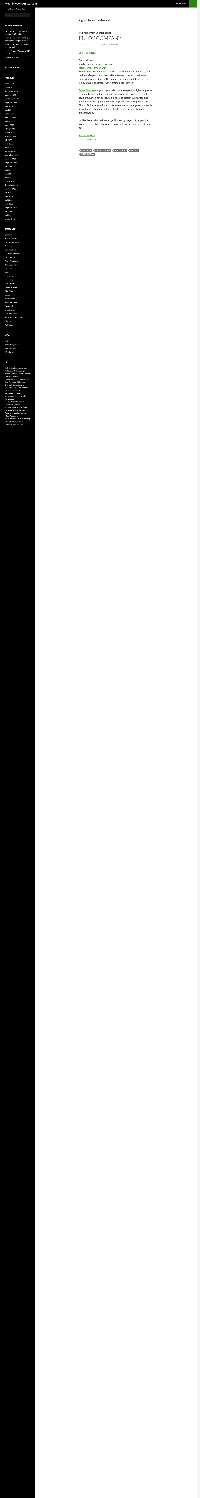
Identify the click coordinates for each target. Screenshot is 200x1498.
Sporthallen (9, 405)
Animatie (15, 368)
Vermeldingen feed (12, 345)
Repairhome (10, 299)
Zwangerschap (17, 421)
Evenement (9, 388)
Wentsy (8, 321)
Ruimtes (17, 396)
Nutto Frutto (10, 284)
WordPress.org (11, 352)
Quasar (8, 295)
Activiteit (8, 368)
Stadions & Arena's (12, 407)
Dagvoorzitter (24, 379)
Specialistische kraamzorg (14, 402)
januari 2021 (10, 181)
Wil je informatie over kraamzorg (17, 419)
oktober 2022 (10, 136)
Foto (26, 388)
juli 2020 (8, 193)
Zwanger (8, 421)
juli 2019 (8, 211)
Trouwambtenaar (18, 410)
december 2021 (11, 151)
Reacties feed (10, 348)
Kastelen (18, 393)
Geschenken (9, 393)
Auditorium (9, 371)
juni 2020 (9, 196)
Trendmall (9, 306)
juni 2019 (9, 215)
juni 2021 (9, 170)
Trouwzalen (9, 413)
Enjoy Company (87, 33)
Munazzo (8, 269)
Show (7, 399)
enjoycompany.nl (88, 139)
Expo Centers (19, 388)
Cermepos (9, 246)
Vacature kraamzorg (21, 413)
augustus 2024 (11, 103)
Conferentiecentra (11, 379)
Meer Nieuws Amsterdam (21, 3)
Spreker (17, 405)
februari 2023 (10, 129)
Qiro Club (9, 291)
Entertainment (18, 385)
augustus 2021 (11, 163)
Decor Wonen (10, 257)
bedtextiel (86, 150)
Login (7, 341)
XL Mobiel (9, 325)
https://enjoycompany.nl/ (92, 68)
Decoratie (12, 382)
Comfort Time (10, 250)
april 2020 (9, 204)
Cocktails (15, 376)
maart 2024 (9, 114)
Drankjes (22, 382)
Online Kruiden (11, 287)
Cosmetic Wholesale (13, 254)
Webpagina (14, 416)
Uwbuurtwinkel (11, 314)
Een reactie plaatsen (107, 45)
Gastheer (8, 391)
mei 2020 (8, 200)
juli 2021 (8, 166)
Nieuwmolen (10, 276)
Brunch (7, 374)
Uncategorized (104, 33)
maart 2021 (9, 178)
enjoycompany (87, 135)
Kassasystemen (11, 265)
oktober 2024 (10, 95)
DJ (18, 382)
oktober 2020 (10, 189)
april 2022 (9, 144)
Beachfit (8, 235)
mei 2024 (8, 110)
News (7, 272)
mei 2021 (8, 174)
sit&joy (134, 150)
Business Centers (17, 374)
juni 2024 (9, 106)
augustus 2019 (11, 208)
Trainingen (23, 407)
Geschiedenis (120, 150)
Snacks (12, 399)
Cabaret (27, 374)
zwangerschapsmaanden (14, 424)
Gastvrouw (16, 391)
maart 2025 (9, 84)
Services (24, 396)
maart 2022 (9, 148)
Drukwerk (8, 385)
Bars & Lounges (19, 371)
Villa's (7, 416)
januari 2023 (10, 133)
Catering (8, 376)
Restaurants (9, 396)
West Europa (87, 154)
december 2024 (11, 91)
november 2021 (11, 155)
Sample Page (181, 4)
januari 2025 (10, 87)
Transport (8, 410)
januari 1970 (10, 219)
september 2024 (11, 99)
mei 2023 (8, 121)
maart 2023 (9, 125)
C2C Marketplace (12, 242)
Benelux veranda (11, 239)
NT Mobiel (9, 280)
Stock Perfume (11, 302)
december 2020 (11, 185)
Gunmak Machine (12, 57)
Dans (6, 382)
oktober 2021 (10, 159)
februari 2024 (10, 118)
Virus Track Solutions (13, 317)
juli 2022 (8, 140)
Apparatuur (23, 368)
